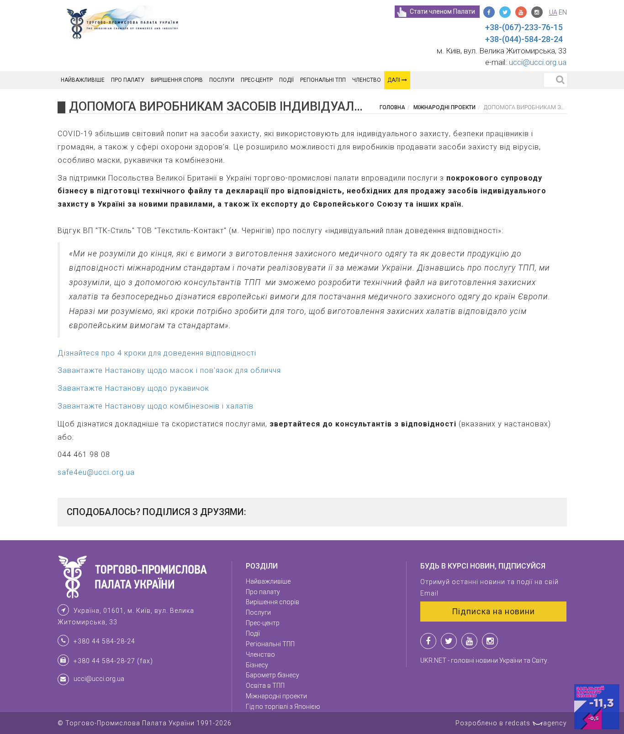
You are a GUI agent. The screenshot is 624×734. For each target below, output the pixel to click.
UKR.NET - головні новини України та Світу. (484, 660)
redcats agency (536, 723)
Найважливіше (83, 80)
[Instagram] (537, 12)
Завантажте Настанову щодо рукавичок (133, 388)
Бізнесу (257, 665)
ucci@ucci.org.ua (537, 62)
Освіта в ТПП (265, 685)
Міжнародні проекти (444, 107)
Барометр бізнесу (272, 675)
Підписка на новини (493, 611)
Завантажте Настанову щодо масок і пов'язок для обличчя (169, 370)
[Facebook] (489, 12)
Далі (394, 80)
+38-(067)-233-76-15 (524, 27)
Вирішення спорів (177, 80)
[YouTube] (521, 12)
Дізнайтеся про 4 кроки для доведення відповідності (157, 353)
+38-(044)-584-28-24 (524, 39)
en (563, 12)
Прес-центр (257, 80)
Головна (392, 107)
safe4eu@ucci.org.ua (96, 472)
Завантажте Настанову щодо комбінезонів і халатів (156, 406)
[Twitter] (505, 12)
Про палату (127, 80)
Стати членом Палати (442, 11)
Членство (366, 80)
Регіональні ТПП (323, 80)
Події (286, 80)
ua (553, 12)
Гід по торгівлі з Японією (283, 706)
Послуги (221, 80)
